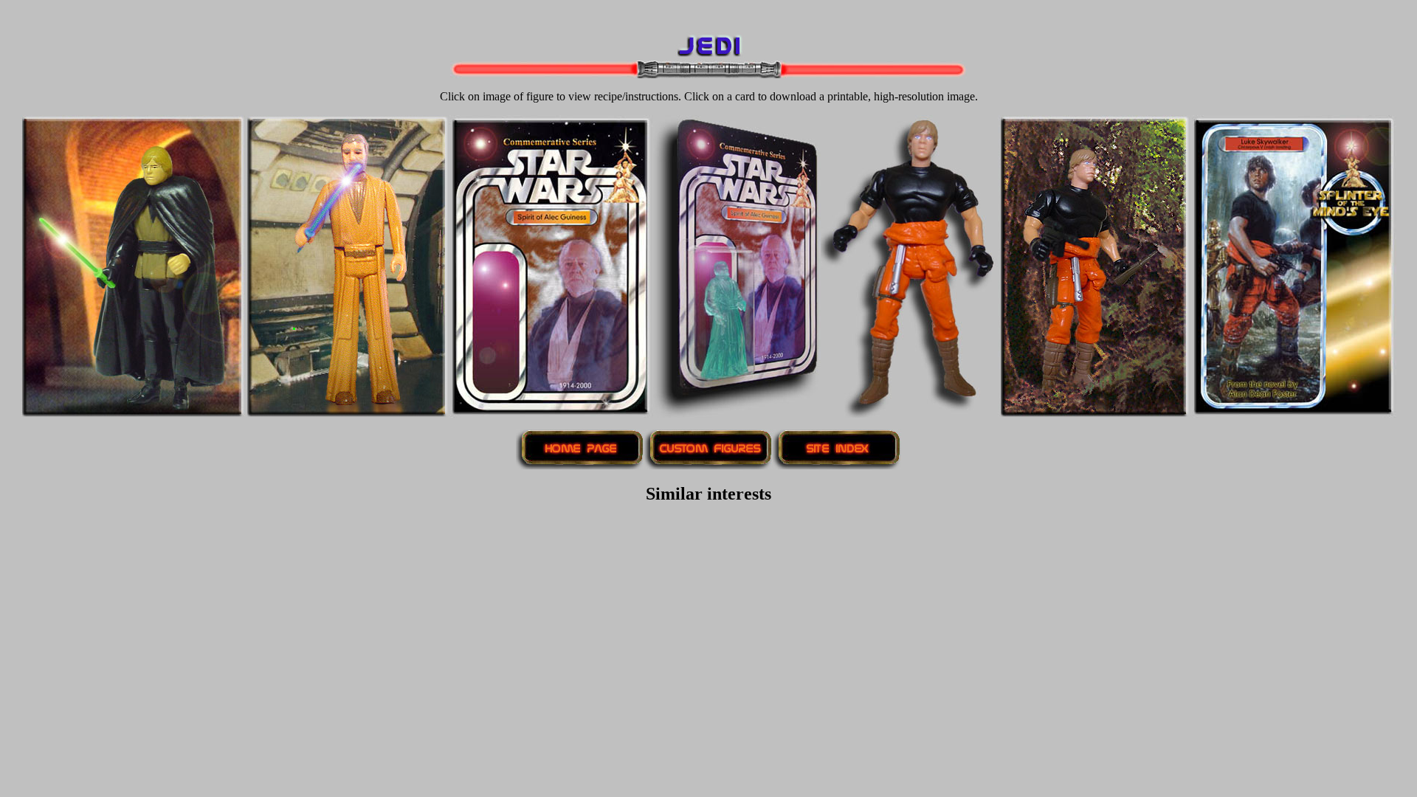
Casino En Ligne (456, 12)
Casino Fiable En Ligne (708, 604)
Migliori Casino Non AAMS (709, 525)
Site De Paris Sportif (708, 565)
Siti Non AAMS (709, 751)
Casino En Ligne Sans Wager (708, 618)
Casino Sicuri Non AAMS (708, 737)
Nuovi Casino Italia (708, 684)
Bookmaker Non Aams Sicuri (709, 538)
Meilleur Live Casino (951, 12)
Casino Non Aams (708, 591)
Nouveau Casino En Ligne (702, 12)
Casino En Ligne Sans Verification (708, 777)
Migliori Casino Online (833, 12)
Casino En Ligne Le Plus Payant (708, 671)
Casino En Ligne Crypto (568, 12)
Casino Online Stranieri (708, 658)
